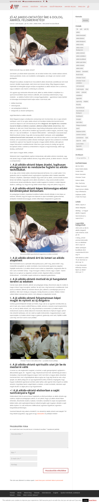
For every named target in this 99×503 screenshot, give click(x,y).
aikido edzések (80, 53)
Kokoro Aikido (80, 180)
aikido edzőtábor (81, 56)
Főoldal (12, 493)
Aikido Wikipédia (81, 208)
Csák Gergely (19, 23)
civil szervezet (80, 86)
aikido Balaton (80, 38)
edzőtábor (79, 95)
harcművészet (80, 107)
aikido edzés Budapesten (79, 49)
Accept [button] (85, 500)
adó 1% (86, 29)
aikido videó (79, 68)
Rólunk (44, 6)
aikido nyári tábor (81, 62)
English (81, 6)
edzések (84, 92)
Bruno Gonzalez (81, 174)
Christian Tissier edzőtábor (80, 82)
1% (77, 29)
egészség (79, 101)
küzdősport (79, 116)
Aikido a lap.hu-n (81, 205)
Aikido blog (70, 6)
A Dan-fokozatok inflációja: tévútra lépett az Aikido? (81, 267)
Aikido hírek (37, 23)
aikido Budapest (80, 41)
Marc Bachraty (80, 183)
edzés (78, 92)
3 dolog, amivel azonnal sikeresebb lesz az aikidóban (82, 240)
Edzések (34, 6)
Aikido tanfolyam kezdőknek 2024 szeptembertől (81, 250)
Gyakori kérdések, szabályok (70, 493)
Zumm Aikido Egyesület (80, 145)
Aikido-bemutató (81, 35)
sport (77, 128)
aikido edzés (79, 44)
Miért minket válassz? (30, 495)
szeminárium (79, 138)
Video (19, 495)
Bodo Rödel (79, 74)
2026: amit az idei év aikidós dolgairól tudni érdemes (82, 230)
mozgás (78, 119)
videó (84, 141)
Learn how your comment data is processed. (49, 480)
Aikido (25, 6)
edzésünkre (40, 414)
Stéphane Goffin (80, 131)
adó (81, 29)
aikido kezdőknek (81, 59)
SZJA (86, 138)
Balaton (78, 71)
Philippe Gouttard (81, 125)
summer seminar (81, 134)
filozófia (78, 104)
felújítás (86, 101)
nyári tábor (79, 122)
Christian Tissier (80, 77)
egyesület (79, 98)
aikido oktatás (80, 65)
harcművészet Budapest (80, 112)
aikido (78, 32)
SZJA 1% (78, 141)
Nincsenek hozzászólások (51, 23)
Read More (92, 500)
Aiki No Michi (80, 166)
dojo (87, 89)
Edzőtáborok (56, 6)
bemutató (85, 71)
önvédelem (79, 149)
